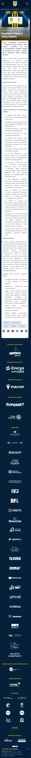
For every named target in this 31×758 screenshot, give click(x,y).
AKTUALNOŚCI (15, 9)
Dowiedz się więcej (6, 751)
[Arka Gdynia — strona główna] (15, 3)
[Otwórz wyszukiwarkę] (27, 3)
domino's (22, 326)
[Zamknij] (27, 749)
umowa (6, 326)
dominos (14, 326)
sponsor (6, 322)
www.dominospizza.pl (9, 270)
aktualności (16, 322)
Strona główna (5, 9)
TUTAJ (4, 276)
